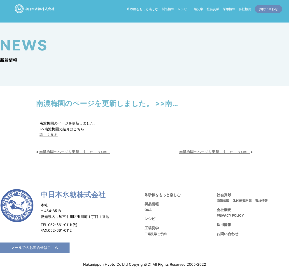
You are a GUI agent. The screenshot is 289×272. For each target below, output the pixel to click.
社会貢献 (213, 9)
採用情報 (229, 9)
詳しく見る (49, 134)
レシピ (182, 9)
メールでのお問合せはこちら (34, 247)
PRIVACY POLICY (230, 215)
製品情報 (168, 9)
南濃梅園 (223, 200)
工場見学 (197, 9)
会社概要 (245, 9)
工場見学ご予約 (155, 234)
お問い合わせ (227, 233)
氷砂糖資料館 (242, 200)
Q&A (148, 210)
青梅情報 (261, 200)
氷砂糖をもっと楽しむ (142, 9)
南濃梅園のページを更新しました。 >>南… (74, 152)
